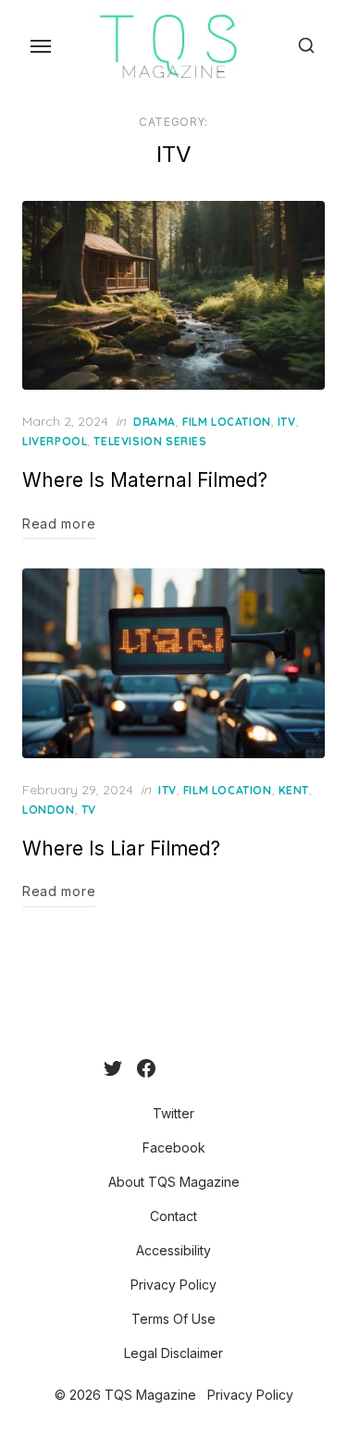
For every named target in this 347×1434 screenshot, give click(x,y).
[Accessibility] (200, 1068)
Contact (173, 1216)
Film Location (226, 422)
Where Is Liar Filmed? (121, 848)
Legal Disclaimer (173, 1353)
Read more (58, 523)
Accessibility (173, 1250)
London (48, 810)
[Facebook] (146, 1068)
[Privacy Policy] (214, 1068)
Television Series (149, 441)
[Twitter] (113, 1068)
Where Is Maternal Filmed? (144, 480)
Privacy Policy (173, 1284)
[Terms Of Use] (229, 1068)
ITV (287, 422)
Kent (294, 790)
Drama (154, 422)
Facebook (174, 1147)
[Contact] (185, 1068)
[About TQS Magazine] (170, 1068)
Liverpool (54, 441)
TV (88, 810)
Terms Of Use (173, 1319)
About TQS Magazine (174, 1182)
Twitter (173, 1113)
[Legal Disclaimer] (244, 1068)
